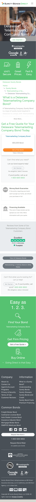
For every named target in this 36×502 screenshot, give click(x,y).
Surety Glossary (25, 392)
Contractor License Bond (11, 415)
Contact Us (5, 384)
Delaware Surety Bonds (12, 82)
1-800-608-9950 (18, 178)
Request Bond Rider (18, 443)
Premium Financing (26, 403)
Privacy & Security (8, 392)
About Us (5, 382)
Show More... (18, 119)
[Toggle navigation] (32, 3)
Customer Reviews (8, 397)
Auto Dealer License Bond (11, 417)
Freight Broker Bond (9, 412)
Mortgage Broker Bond (10, 423)
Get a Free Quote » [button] (18, 344)
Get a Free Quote (18, 150)
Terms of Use (6, 395)
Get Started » (18, 40)
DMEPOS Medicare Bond (11, 425)
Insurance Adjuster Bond (10, 420)
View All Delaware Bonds (18, 258)
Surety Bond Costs (26, 400)
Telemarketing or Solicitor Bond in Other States (18, 266)
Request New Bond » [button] (18, 434)
